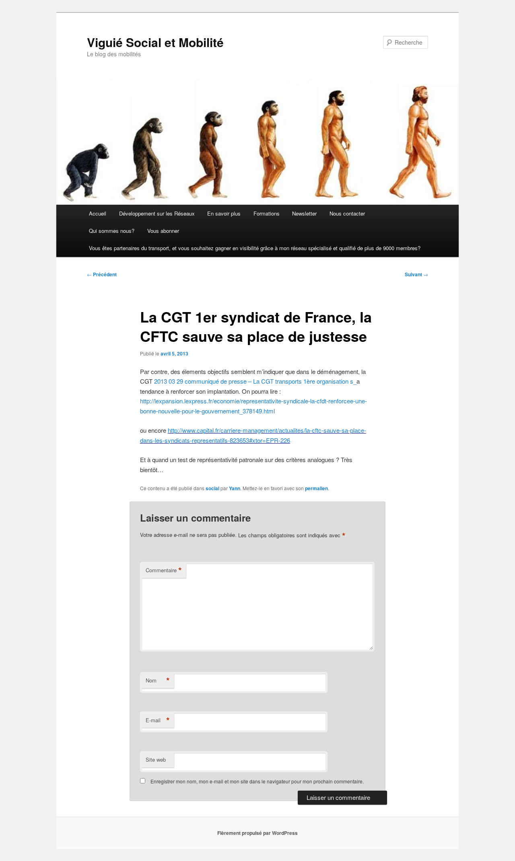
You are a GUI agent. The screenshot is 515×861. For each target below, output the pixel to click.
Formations (266, 213)
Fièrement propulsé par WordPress (257, 832)
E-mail (158, 720)
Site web (156, 759)
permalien (316, 488)
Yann (234, 488)
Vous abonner (163, 230)
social (212, 488)
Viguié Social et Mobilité (155, 42)
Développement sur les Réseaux (157, 213)
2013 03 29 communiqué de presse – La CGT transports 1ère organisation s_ (255, 381)
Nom (158, 680)
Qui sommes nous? (111, 230)
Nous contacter (347, 213)
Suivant (416, 274)
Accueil (97, 213)
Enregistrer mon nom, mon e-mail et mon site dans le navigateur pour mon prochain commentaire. (257, 781)
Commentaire (164, 570)
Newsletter (304, 213)
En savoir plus (224, 213)
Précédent (102, 274)
